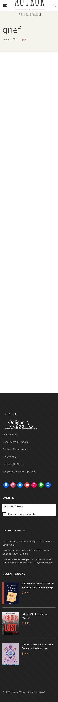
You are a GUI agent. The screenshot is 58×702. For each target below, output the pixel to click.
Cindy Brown (30, 157)
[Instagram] (13, 484)
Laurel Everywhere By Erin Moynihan (29, 370)
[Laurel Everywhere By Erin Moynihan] (29, 318)
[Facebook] (6, 484)
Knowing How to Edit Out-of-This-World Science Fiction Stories (25, 552)
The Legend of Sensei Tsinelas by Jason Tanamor (29, 260)
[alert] (29, 514)
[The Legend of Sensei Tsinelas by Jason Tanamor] (29, 207)
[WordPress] (48, 484)
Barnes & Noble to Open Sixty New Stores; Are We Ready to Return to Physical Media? (27, 561)
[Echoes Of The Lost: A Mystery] (29, 101)
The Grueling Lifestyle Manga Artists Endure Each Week (27, 543)
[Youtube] (27, 484)
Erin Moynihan (31, 375)
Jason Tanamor (30, 267)
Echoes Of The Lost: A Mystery (29, 152)
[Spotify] (41, 484)
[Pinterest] (34, 484)
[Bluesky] (20, 484)
